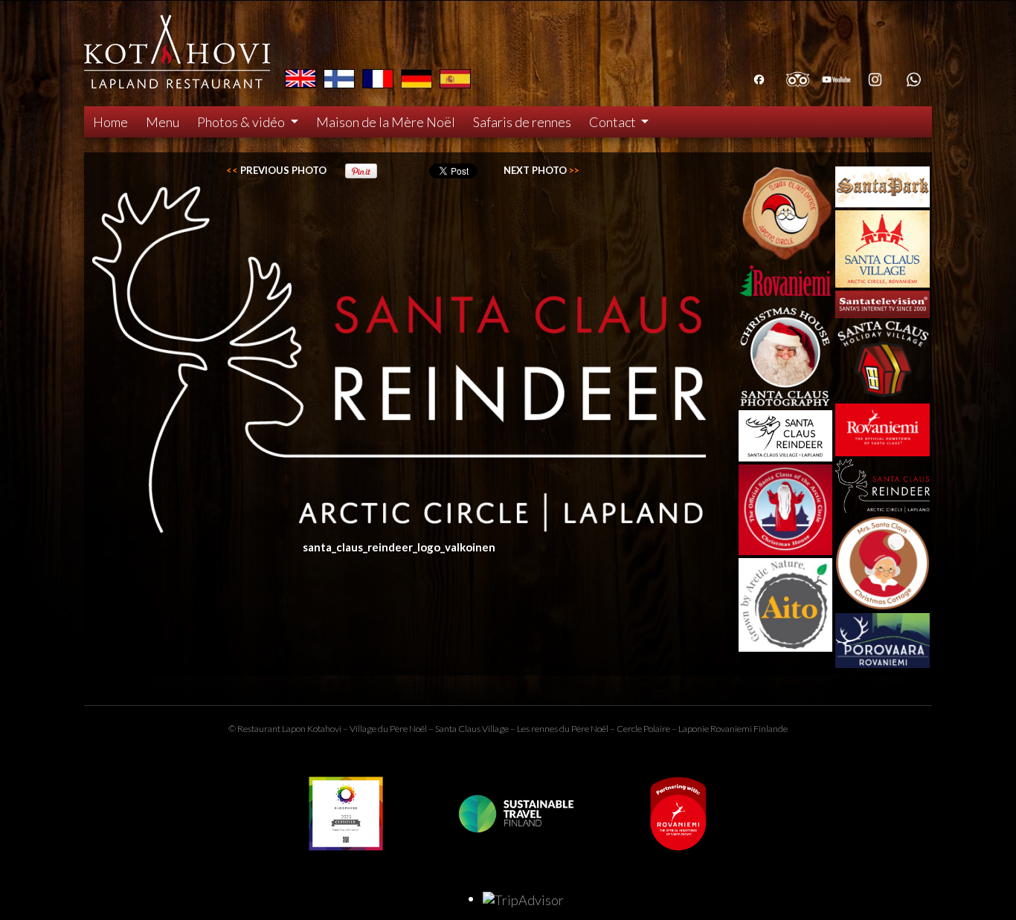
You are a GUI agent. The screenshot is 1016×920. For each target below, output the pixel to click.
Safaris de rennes (522, 122)
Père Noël (408, 728)
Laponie (693, 728)
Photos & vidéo (242, 122)
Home (110, 122)
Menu (162, 122)
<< (276, 170)
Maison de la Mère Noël (385, 122)
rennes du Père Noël (569, 728)
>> (541, 170)
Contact (613, 122)
